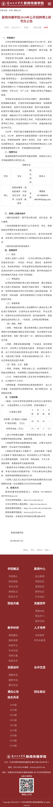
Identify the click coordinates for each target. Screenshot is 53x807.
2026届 (13, 705)
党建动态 (39, 611)
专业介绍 (13, 586)
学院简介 (13, 576)
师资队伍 (13, 591)
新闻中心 (39, 568)
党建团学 (39, 603)
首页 (11, 10)
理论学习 (39, 616)
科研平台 (13, 645)
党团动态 (39, 586)
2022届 (13, 725)
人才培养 (39, 627)
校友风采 (13, 697)
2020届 (13, 735)
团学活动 (39, 621)
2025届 (13, 710)
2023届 (13, 720)
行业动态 (39, 596)
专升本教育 (40, 640)
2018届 (13, 745)
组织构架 (13, 581)
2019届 (13, 740)
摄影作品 (13, 680)
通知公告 (17, 10)
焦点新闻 (39, 576)
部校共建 (13, 603)
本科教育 (39, 635)
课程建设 (13, 635)
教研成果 (13, 640)
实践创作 (13, 667)
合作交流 (39, 667)
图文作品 (13, 685)
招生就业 (39, 691)
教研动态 (39, 591)
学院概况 (13, 568)
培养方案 (13, 655)
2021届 (13, 730)
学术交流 (13, 650)
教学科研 (13, 627)
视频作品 (13, 675)
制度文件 (13, 660)
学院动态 (39, 581)
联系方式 (13, 596)
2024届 (13, 715)
